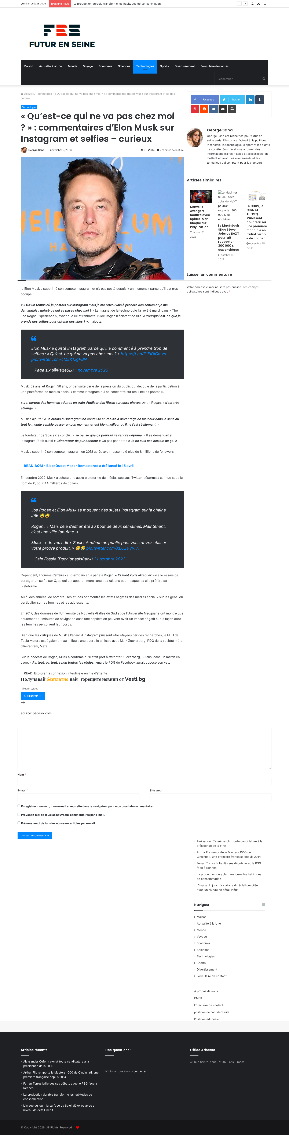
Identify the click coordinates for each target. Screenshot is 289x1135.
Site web (155, 790)
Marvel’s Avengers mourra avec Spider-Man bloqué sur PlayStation (200, 217)
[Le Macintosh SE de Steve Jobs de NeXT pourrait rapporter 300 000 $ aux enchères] (229, 205)
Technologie (44, 93)
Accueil (28, 93)
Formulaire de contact (215, 66)
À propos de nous (206, 991)
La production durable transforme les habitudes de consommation (117, 3)
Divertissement (185, 66)
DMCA (198, 998)
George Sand (36, 150)
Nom (22, 774)
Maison (28, 66)
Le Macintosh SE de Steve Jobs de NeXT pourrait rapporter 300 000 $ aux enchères (228, 237)
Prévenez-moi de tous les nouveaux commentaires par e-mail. (63, 814)
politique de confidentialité (212, 1012)
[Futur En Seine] (60, 33)
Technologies (145, 66)
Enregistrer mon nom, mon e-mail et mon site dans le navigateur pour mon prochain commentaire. (87, 806)
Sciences (124, 66)
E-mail (23, 790)
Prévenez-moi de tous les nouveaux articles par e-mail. (58, 823)
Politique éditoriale (206, 1019)
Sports (164, 66)
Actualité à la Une (50, 66)
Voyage (88, 66)
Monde (72, 66)
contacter (140, 1071)
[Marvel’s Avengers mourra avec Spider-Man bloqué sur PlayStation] (201, 196)
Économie (105, 66)
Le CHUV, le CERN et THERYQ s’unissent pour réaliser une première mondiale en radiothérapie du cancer (256, 222)
